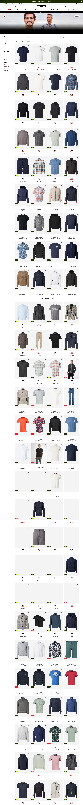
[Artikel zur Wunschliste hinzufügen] (29, 45)
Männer (10, 6)
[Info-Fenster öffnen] (81, 1)
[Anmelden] (69, 6)
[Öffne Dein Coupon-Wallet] (66, 6)
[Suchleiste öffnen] (67, 9)
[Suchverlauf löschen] (78, 9)
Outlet (6, 3)
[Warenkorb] (78, 6)
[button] (66, 37)
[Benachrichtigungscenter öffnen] (72, 6)
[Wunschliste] (75, 6)
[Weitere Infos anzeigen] (22, 70)
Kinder (14, 6)
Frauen (5, 6)
